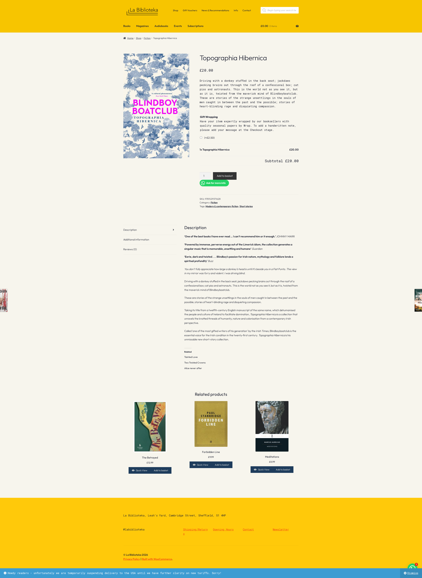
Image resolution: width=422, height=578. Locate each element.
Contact (246, 10)
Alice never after (193, 368)
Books (126, 26)
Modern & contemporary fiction (222, 206)
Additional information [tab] (136, 239)
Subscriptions (195, 26)
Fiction (147, 38)
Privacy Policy (131, 559)
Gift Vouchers (190, 10)
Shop (175, 10)
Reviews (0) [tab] (130, 249)
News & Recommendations (215, 10)
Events (178, 26)
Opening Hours (223, 529)
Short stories (246, 206)
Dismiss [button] (412, 573)
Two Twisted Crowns (195, 362)
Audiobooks (161, 26)
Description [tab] (130, 229)
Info (236, 10)
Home (130, 38)
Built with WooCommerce (157, 559)
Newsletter (281, 529)
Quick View (141, 470)
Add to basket (225, 175)
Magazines (142, 26)
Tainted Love (191, 357)
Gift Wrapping (209, 117)
